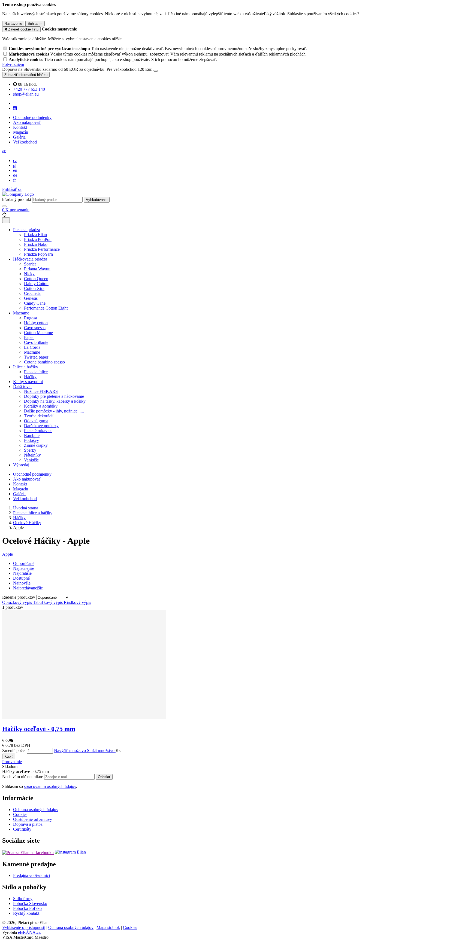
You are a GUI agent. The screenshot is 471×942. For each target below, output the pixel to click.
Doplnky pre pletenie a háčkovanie (54, 396)
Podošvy (31, 440)
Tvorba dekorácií (38, 416)
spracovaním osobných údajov (50, 786)
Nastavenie (13, 24)
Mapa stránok (108, 927)
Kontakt (20, 127)
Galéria (19, 137)
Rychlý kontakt (26, 913)
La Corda (32, 347)
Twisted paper (36, 357)
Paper (29, 337)
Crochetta (32, 293)
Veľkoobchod (25, 142)
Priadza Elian (35, 234)
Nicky (29, 273)
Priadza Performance (42, 249)
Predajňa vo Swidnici (31, 875)
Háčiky (30, 376)
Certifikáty (22, 829)
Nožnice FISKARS (41, 391)
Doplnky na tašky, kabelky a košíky (55, 401)
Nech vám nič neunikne (23, 776)
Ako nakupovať (27, 122)
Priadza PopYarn (38, 254)
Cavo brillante (36, 342)
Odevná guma (36, 420)
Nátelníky (32, 455)
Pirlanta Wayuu (37, 269)
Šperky (30, 450)
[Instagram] (15, 108)
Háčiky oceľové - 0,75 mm (38, 728)
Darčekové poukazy (41, 425)
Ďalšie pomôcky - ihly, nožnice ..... (54, 411)
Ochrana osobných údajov (35, 809)
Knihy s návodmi (28, 381)
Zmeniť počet (14, 750)
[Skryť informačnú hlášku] (155, 71)
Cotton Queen (36, 278)
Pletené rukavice (38, 430)
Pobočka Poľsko (27, 908)
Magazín (20, 132)
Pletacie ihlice (36, 371)
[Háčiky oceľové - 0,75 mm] (84, 717)
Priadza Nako (35, 244)
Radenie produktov (19, 597)
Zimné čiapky (36, 445)
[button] (4, 151)
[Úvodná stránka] (18, 194)
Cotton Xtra (34, 288)
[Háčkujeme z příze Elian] (28, 852)
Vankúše (31, 460)
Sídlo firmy (22, 898)
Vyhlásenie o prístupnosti (23, 927)
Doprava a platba (28, 824)
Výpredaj (21, 465)
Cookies (20, 814)
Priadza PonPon (38, 239)
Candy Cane (35, 303)
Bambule (32, 435)
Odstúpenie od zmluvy (32, 819)
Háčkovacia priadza (30, 259)
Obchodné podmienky (32, 117)
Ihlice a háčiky (25, 367)
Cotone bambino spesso (44, 362)
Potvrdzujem (13, 64)
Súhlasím (35, 24)
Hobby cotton (36, 322)
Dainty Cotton (36, 283)
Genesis (31, 298)
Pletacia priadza (26, 229)
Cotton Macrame (38, 332)
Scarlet (30, 264)
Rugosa (30, 318)
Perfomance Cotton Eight (46, 308)
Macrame (21, 313)
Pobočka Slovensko (30, 903)
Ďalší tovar (22, 386)
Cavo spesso (35, 327)
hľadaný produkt (16, 199)
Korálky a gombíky (41, 406)
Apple (7, 554)
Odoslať (104, 777)
